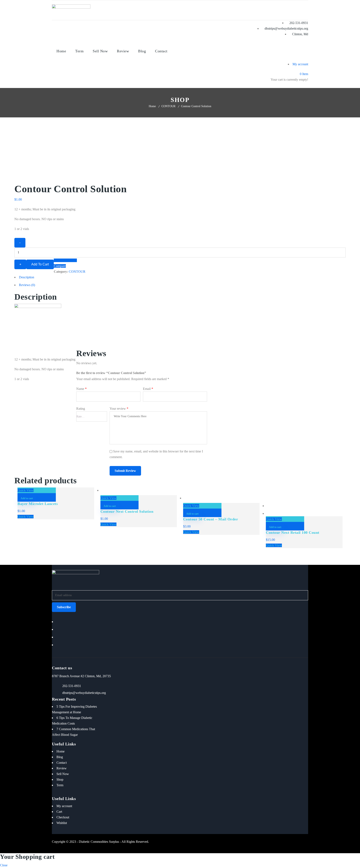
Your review (119, 408)
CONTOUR (168, 106)
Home (152, 106)
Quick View (26, 490)
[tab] (180, 278)
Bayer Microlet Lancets (38, 504)
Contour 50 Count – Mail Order (210, 519)
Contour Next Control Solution (127, 511)
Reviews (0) (27, 285)
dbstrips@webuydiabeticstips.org (84, 693)
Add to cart (40, 264)
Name (81, 389)
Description (26, 277)
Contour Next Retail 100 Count (292, 532)
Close (4, 865)
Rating (80, 408)
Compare (60, 266)
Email (148, 389)
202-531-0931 (71, 686)
